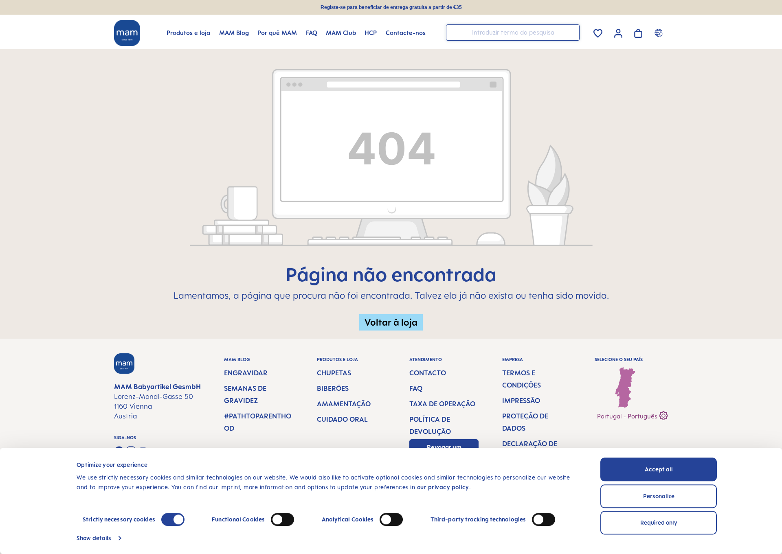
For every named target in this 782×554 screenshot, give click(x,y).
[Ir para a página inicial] (127, 33)
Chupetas (334, 373)
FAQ (415, 388)
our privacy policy (443, 487)
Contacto (427, 373)
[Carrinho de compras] (638, 31)
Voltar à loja (391, 322)
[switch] (282, 519)
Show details (94, 537)
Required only (658, 522)
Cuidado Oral (342, 419)
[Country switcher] (659, 32)
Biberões (333, 388)
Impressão (521, 400)
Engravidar (246, 373)
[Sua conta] (618, 32)
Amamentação (344, 404)
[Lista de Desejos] (597, 31)
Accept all (659, 469)
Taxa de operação (442, 404)
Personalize (658, 496)
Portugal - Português (628, 416)
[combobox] (513, 32)
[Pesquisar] (571, 31)
